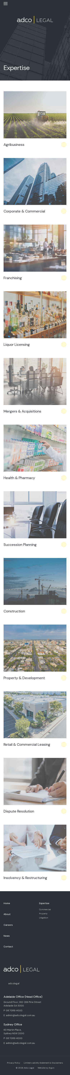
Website (41, 1068)
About (7, 914)
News (7, 935)
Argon (51, 1068)
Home (7, 903)
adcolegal (13, 983)
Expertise (44, 903)
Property (43, 913)
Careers (8, 924)
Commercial (45, 909)
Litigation (43, 917)
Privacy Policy (13, 1063)
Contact (8, 946)
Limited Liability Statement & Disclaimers (43, 1063)
